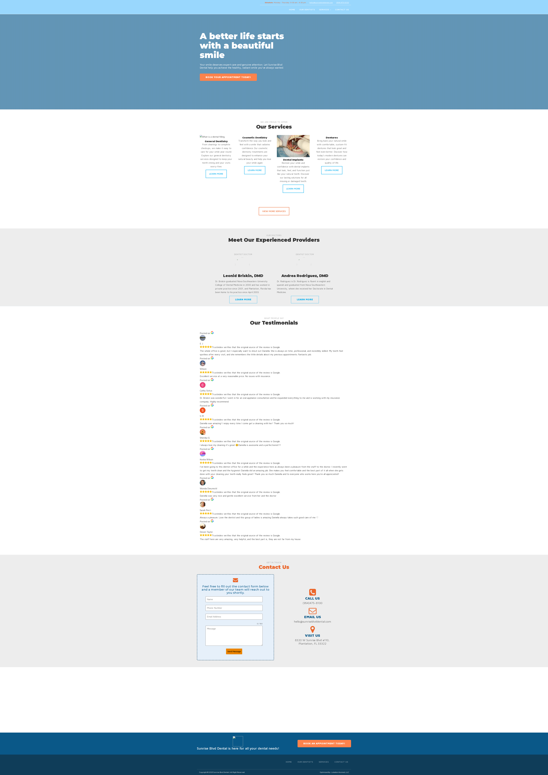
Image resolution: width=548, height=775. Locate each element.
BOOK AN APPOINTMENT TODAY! (324, 743)
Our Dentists (307, 9)
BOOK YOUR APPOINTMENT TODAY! (228, 77)
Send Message (234, 651)
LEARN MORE (216, 173)
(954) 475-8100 (342, 2)
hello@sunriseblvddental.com (321, 2)
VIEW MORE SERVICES (274, 211)
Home (292, 9)
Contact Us (342, 9)
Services (324, 9)
